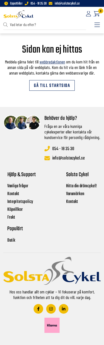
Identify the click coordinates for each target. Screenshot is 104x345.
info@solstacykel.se (67, 4)
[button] (6, 25)
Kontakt (13, 194)
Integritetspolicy (20, 201)
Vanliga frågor (17, 186)
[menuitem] (44, 25)
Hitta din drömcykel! (81, 186)
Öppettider (16, 4)
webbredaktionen (52, 61)
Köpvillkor (15, 209)
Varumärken (75, 194)
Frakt (11, 217)
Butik (11, 240)
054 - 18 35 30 (39, 4)
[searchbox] (45, 25)
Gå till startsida (52, 85)
